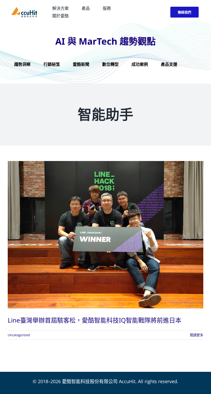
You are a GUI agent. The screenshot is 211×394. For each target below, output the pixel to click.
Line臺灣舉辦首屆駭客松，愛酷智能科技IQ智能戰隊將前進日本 (94, 320)
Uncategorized (19, 335)
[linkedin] (161, 12)
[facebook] (142, 12)
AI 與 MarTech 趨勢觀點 (105, 41)
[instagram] (151, 12)
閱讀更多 (196, 335)
